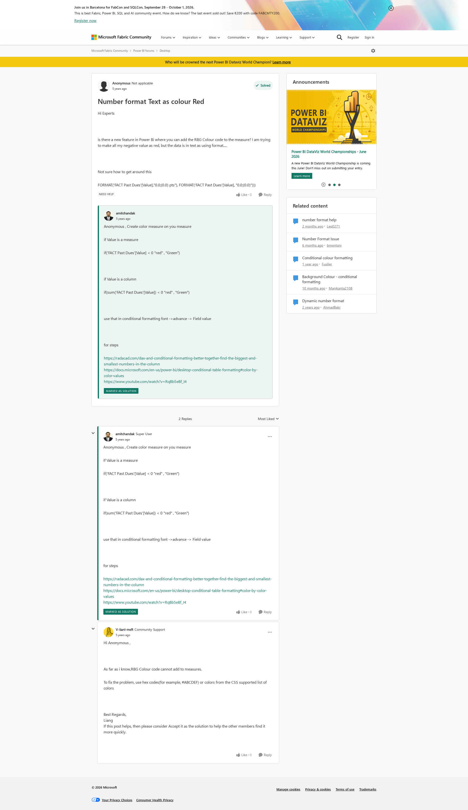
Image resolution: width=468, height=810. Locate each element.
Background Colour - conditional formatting (329, 279)
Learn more (282, 62)
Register (353, 37)
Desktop (165, 50)
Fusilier (327, 264)
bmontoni (334, 245)
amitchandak (125, 213)
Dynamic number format (323, 300)
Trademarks (367, 789)
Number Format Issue (320, 238)
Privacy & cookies (318, 789)
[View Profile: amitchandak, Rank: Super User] (108, 436)
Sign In (369, 37)
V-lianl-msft (124, 629)
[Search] (339, 37)
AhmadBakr (332, 307)
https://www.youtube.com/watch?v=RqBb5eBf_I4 (145, 381)
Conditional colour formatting (327, 257)
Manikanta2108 (340, 288)
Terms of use (345, 789)
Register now (85, 20)
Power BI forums (143, 50)
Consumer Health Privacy (155, 800)
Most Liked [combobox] (268, 418)
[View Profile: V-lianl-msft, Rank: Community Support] (108, 632)
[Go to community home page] (121, 37)
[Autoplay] (323, 184)
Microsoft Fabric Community (109, 50)
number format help (319, 219)
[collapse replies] (93, 433)
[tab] (329, 184)
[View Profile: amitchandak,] (109, 216)
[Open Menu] (373, 50)
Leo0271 (333, 226)
